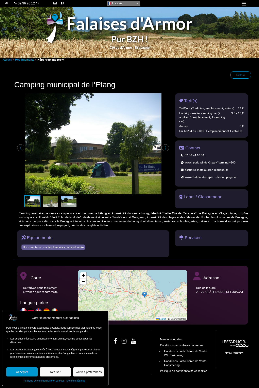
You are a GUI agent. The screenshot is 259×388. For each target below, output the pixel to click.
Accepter (22, 372)
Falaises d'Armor (129, 23)
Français (116, 3)
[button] (144, 295)
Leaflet (162, 318)
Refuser (55, 372)
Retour (240, 75)
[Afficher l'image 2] (50, 201)
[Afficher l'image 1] (32, 201)
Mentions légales (75, 380)
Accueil (7, 59)
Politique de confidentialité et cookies (43, 380)
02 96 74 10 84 (194, 155)
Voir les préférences (88, 372)
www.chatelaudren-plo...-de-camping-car (211, 177)
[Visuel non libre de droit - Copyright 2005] (93, 143)
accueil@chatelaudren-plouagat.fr (206, 169)
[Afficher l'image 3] (69, 201)
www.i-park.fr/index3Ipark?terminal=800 (210, 162)
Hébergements (24, 59)
